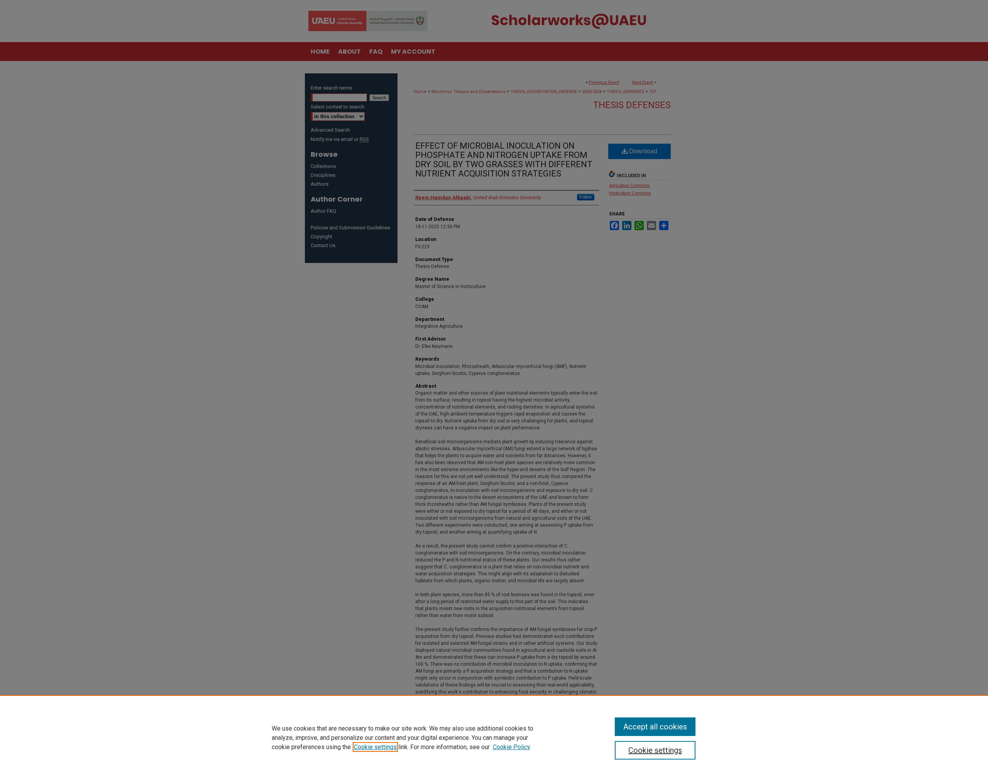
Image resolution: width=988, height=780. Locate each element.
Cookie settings (375, 747)
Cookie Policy (511, 747)
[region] (494, 737)
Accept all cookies (655, 726)
